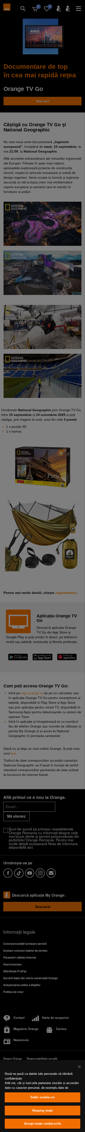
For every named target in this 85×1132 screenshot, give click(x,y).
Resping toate (42, 1110)
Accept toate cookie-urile (42, 1123)
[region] (42, 1096)
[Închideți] (79, 1067)
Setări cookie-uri (42, 1097)
